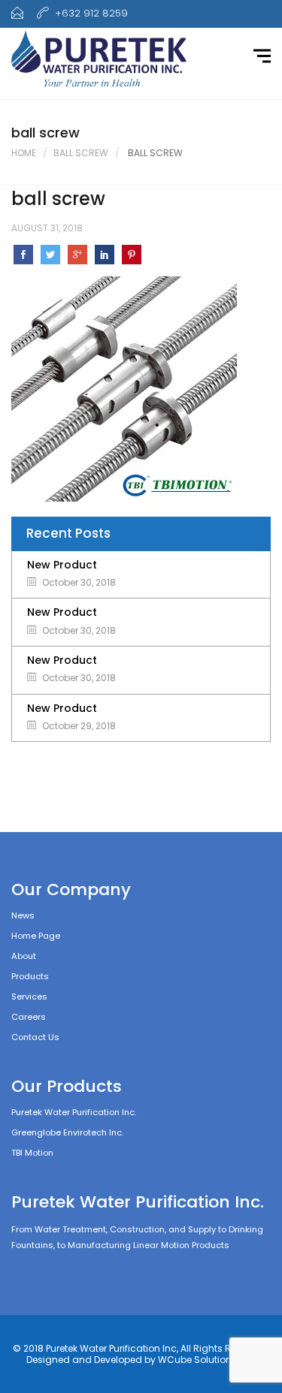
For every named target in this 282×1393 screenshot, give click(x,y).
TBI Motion (32, 1153)
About (23, 956)
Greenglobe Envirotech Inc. (67, 1132)
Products (30, 976)
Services (29, 996)
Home (23, 152)
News (23, 915)
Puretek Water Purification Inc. (73, 1112)
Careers (28, 1017)
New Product (62, 564)
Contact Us (35, 1037)
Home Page (35, 936)
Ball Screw (80, 152)
